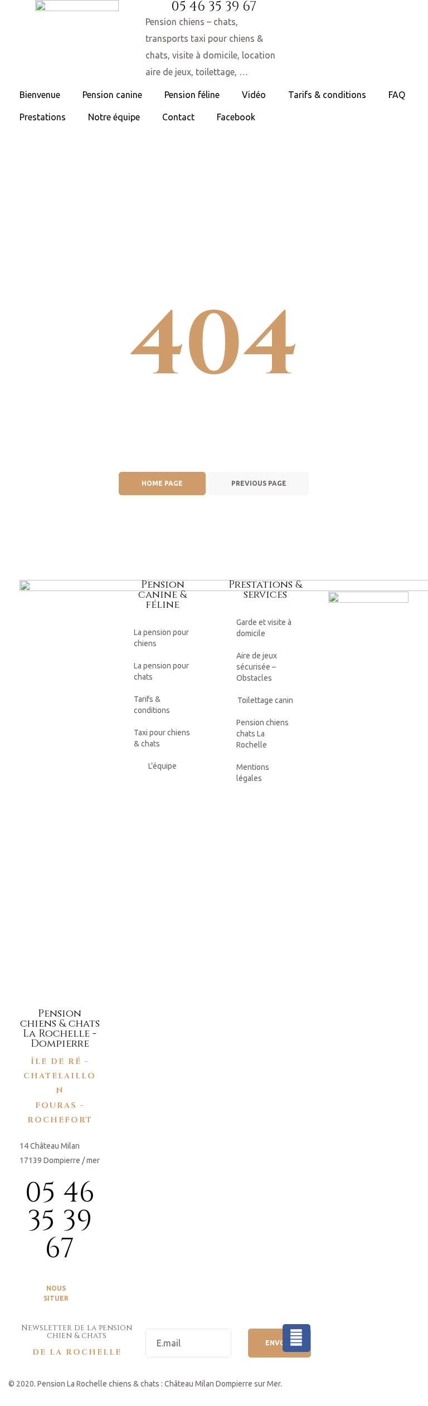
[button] (60, 1293)
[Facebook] (296, 1338)
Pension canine (112, 95)
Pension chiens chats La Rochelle (262, 733)
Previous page (258, 483)
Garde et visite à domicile (263, 628)
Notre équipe (114, 117)
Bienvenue (40, 95)
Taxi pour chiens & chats (162, 738)
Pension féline (192, 95)
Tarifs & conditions (327, 95)
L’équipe (162, 765)
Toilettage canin (265, 700)
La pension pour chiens (161, 638)
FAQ (396, 95)
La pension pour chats (161, 671)
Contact (178, 117)
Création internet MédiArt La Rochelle (73, 1398)
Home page (162, 483)
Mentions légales (252, 773)
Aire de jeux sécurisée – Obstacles (256, 666)
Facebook (236, 117)
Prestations (43, 117)
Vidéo (254, 95)
